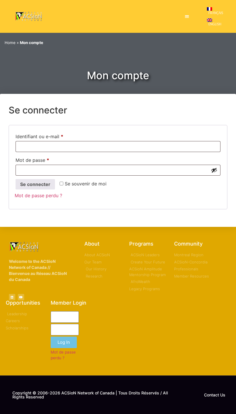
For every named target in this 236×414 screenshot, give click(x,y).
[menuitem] (216, 10)
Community (188, 244)
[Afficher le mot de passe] (214, 170)
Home (10, 42)
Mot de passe (44, 159)
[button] (187, 16)
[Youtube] (21, 297)
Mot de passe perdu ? (38, 195)
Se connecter (35, 184)
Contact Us (214, 394)
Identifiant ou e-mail (51, 135)
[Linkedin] (12, 297)
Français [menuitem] (215, 12)
